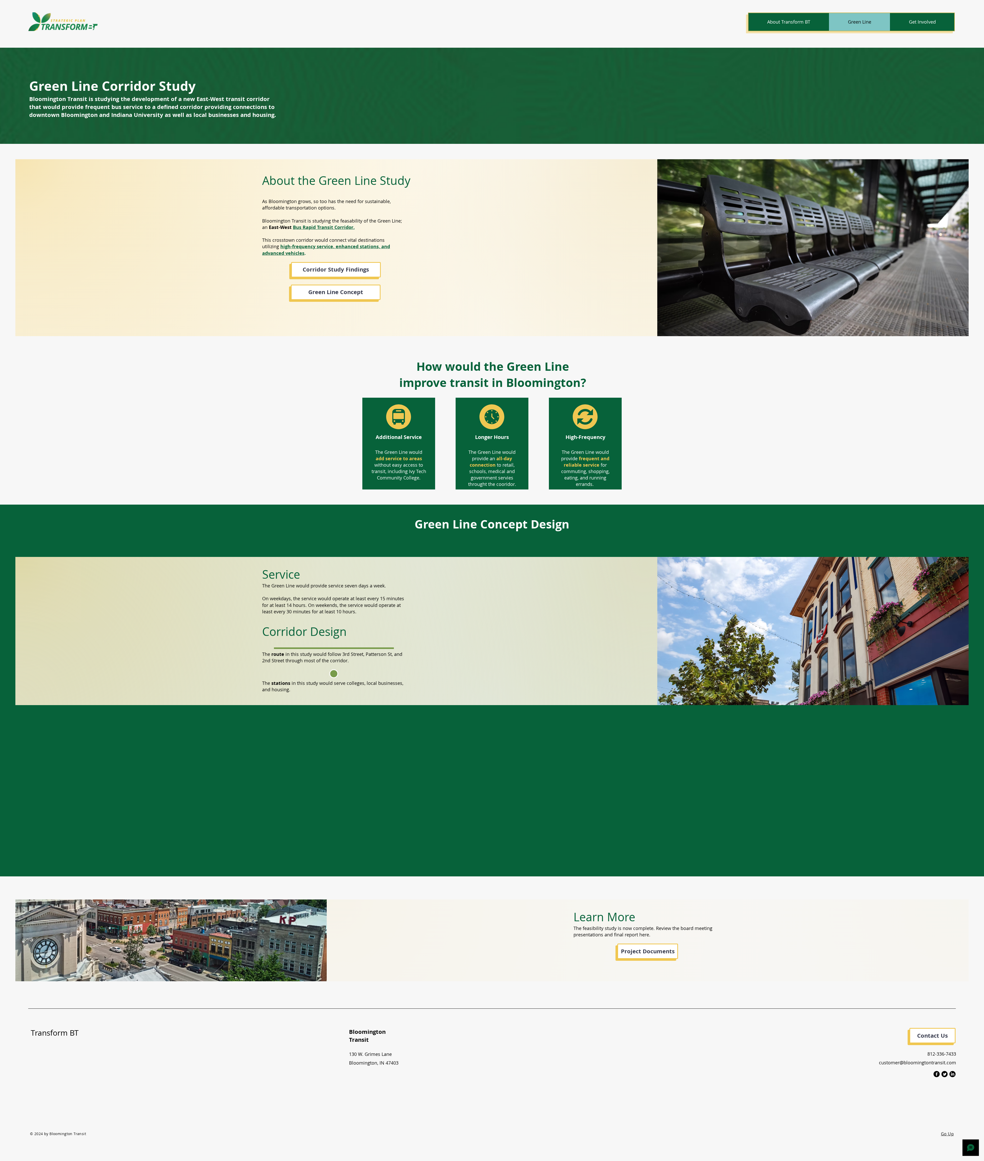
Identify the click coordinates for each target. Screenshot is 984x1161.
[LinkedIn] (952, 1074)
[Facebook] (937, 1074)
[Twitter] (944, 1074)
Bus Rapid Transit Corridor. (324, 227)
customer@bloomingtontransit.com (917, 1062)
